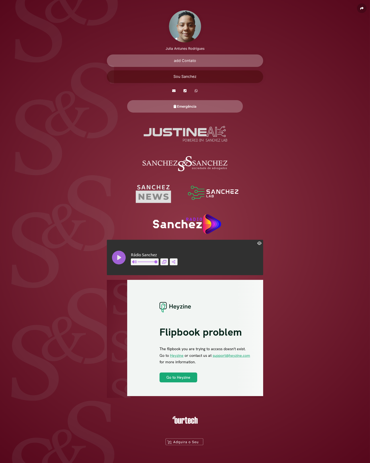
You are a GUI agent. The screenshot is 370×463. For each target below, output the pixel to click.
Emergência (186, 106)
